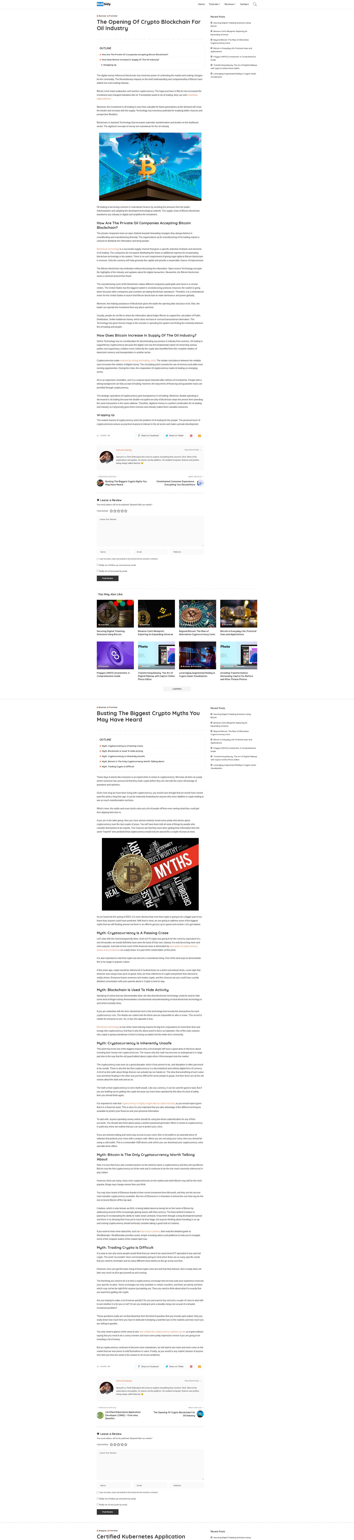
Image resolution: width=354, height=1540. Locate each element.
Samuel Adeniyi (124, 450)
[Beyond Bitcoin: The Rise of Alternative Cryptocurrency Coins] (197, 614)
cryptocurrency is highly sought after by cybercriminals (148, 1103)
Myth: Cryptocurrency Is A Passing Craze (122, 746)
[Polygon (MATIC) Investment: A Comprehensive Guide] (115, 655)
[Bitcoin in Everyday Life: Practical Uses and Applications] (238, 614)
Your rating (102, 511)
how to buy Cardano (150, 1231)
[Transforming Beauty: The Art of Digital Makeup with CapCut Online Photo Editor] (156, 655)
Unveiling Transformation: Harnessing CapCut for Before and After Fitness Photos (236, 676)
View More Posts (191, 450)
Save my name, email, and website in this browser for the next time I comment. (129, 559)
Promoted (113, 16)
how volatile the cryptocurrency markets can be (162, 1332)
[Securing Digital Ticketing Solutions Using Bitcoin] (115, 614)
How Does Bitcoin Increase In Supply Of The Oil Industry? (130, 59)
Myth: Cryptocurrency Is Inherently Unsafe (123, 756)
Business (102, 16)
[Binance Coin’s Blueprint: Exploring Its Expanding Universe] (156, 614)
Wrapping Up (109, 65)
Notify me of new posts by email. (113, 571)
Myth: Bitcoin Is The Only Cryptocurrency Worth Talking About (133, 761)
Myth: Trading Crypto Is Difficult (118, 766)
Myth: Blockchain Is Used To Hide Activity (122, 751)
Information (228, 666)
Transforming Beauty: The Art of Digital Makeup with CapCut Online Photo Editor (156, 676)
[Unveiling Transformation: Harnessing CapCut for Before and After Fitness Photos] (238, 655)
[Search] (255, 4)
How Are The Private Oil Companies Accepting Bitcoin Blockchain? (135, 54)
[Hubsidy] (104, 4)
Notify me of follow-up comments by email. (117, 565)
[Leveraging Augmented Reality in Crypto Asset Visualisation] (197, 655)
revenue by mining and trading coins (138, 360)
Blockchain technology (108, 249)
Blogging (102, 1530)
